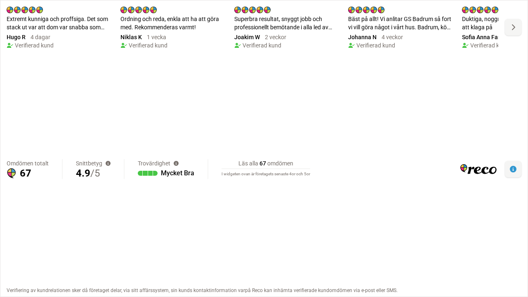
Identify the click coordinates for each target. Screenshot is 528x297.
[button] (513, 169)
